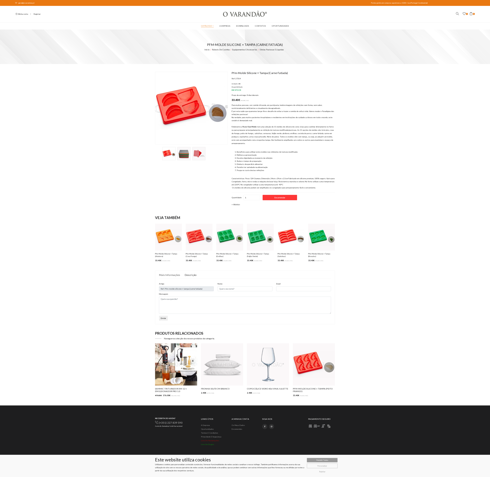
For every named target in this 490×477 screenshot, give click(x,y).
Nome (220, 284)
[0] (464, 13)
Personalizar (322, 466)
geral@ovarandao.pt (26, 3)
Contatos (260, 26)
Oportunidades (280, 26)
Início (207, 49)
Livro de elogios (207, 444)
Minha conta (22, 14)
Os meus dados (238, 425)
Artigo (161, 284)
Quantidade (237, 197)
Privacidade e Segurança (211, 437)
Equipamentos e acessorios (244, 49)
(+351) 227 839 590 (170, 422)
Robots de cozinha (221, 49)
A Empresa (224, 26)
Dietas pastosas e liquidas (272, 49)
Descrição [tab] (191, 274)
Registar (37, 14)
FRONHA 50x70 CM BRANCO (169, 388)
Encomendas (237, 429)
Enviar (163, 318)
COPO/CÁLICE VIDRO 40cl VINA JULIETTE (221, 388)
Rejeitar (322, 471)
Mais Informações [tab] (169, 274)
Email (278, 284)
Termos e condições (209, 433)
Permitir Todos (322, 460)
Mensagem (163, 294)
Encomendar (279, 197)
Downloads (242, 26)
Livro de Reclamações (210, 440)
